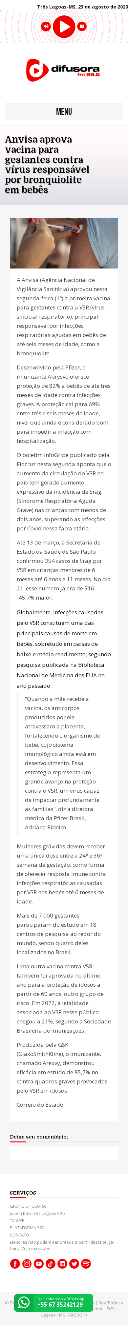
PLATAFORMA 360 (27, 1228)
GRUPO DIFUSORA (28, 1206)
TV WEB (17, 1220)
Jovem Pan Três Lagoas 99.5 (37, 1213)
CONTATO (19, 1235)
